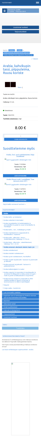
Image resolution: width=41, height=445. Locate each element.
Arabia (19, 50)
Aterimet (7, 301)
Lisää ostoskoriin (20, 176)
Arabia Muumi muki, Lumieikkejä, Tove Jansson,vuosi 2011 (20, 180)
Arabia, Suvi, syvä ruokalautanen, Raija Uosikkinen (20, 155)
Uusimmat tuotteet (10, 317)
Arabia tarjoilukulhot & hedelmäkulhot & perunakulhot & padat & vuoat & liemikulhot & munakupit (19, 224)
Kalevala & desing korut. (12, 310)
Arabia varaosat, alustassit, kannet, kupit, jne (16, 53)
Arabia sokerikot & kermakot (13, 220)
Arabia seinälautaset (11, 250)
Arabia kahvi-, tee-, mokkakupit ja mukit (17, 230)
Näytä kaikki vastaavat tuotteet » (14, 204)
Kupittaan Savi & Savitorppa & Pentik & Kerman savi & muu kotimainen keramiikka (20, 296)
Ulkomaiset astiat (10, 304)
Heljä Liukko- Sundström (12, 288)
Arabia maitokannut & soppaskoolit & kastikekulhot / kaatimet (16, 233)
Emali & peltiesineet (10, 307)
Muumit (6, 285)
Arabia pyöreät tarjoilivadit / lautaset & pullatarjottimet (17, 265)
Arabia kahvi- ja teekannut (12, 217)
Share (20, 87)
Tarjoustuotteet (9, 314)
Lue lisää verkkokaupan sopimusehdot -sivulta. (18, 349)
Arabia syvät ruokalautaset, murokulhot (17, 256)
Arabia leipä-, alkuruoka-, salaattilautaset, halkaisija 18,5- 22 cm (18, 243)
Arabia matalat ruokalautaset (14, 253)
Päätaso (11, 50)
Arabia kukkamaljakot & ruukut (14, 269)
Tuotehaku (20, 328)
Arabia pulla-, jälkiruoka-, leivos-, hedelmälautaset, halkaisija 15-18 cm (16, 238)
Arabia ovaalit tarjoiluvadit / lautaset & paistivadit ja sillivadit (21, 260)
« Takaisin (34, 59)
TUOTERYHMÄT (7, 2)
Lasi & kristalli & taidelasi (12, 292)
